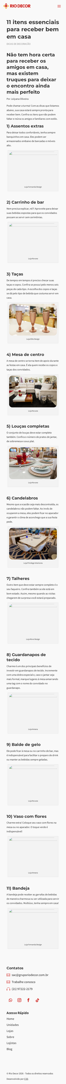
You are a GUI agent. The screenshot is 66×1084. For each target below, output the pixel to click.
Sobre (10, 1037)
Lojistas (11, 1043)
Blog (9, 1049)
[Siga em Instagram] (19, 1000)
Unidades (13, 1025)
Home (10, 1019)
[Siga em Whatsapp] (10, 1000)
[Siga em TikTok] (37, 1000)
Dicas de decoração (19, 44)
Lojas (10, 1031)
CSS (26, 1078)
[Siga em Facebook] (28, 1000)
